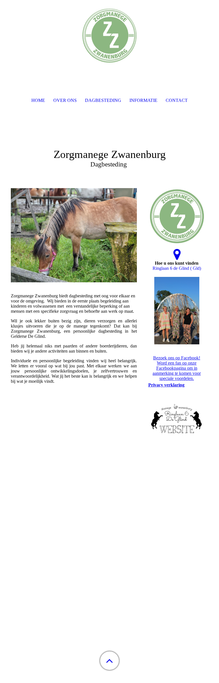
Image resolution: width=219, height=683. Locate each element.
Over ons (65, 100)
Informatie (143, 100)
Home (38, 100)
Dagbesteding (103, 100)
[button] (109, 660)
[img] (109, 36)
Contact (177, 100)
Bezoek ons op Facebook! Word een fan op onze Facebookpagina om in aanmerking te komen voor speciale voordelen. (177, 368)
